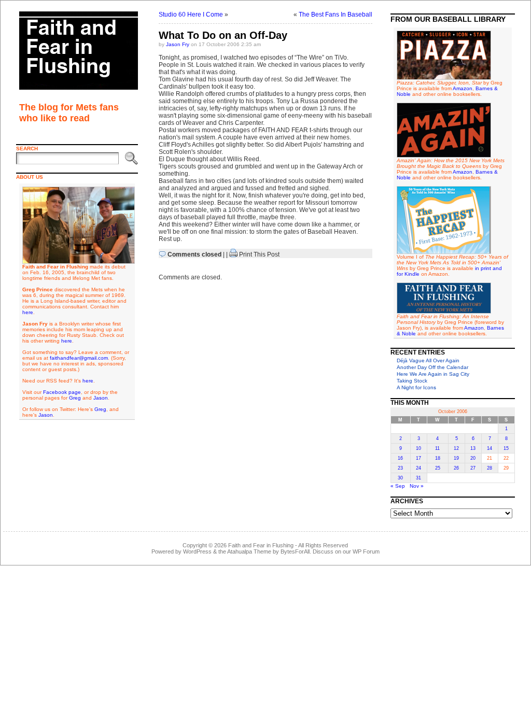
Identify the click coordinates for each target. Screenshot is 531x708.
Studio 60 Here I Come (191, 14)
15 (506, 448)
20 (473, 458)
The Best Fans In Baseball (335, 14)
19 (456, 458)
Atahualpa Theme (249, 551)
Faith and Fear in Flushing (261, 545)
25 (437, 468)
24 (418, 468)
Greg (75, 398)
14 (489, 448)
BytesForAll (295, 551)
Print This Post (259, 254)
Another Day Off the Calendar (432, 367)
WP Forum (366, 551)
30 (400, 477)
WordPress (197, 551)
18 (437, 458)
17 (418, 458)
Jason (100, 398)
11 (437, 448)
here (27, 312)
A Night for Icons (416, 387)
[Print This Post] (233, 254)
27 (473, 468)
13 (473, 448)
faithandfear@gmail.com (79, 358)
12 (456, 448)
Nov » (417, 486)
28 (489, 468)
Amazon (462, 88)
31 (418, 477)
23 (400, 468)
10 (418, 448)
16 (400, 458)
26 (456, 468)
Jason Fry (177, 44)
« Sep (397, 486)
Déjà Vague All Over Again (428, 360)
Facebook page (62, 392)
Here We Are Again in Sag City (433, 374)
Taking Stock (412, 381)
